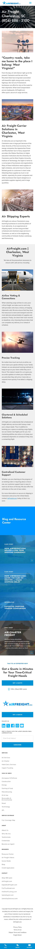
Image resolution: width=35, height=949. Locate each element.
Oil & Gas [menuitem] (5, 795)
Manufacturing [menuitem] (7, 792)
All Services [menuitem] (6, 757)
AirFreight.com (12, 498)
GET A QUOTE (17, 683)
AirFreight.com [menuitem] (7, 881)
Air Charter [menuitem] (5, 761)
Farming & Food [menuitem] (7, 788)
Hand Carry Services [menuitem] (9, 764)
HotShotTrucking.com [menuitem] (9, 892)
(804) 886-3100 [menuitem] (7, 878)
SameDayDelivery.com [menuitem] (10, 898)
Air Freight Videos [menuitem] (8, 857)
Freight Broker (17, 935)
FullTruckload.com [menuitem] (8, 888)
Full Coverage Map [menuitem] (8, 820)
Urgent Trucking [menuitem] (7, 768)
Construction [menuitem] (6, 781)
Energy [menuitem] (4, 785)
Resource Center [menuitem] (8, 854)
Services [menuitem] (5, 753)
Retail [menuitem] (4, 803)
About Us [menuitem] (5, 830)
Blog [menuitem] (3, 864)
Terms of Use (17, 930)
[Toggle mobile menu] (30, 3)
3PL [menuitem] (3, 810)
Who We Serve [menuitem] (7, 773)
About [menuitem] (4, 825)
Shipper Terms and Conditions (17, 932)
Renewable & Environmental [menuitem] (7, 799)
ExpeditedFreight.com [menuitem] (9, 885)
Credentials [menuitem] (6, 840)
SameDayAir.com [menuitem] (8, 895)
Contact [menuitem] (4, 873)
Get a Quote (17, 715)
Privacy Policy (17, 927)
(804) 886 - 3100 (15, 20)
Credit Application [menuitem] (8, 868)
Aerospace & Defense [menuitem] (9, 778)
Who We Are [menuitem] (6, 834)
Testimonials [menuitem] (6, 837)
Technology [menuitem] (6, 807)
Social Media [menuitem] (6, 861)
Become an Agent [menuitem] (8, 844)
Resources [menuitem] (5, 849)
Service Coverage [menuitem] (8, 815)
